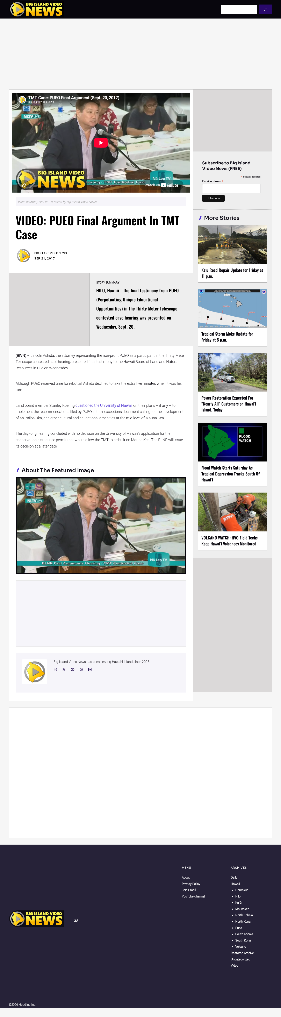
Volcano (240, 946)
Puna (238, 928)
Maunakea (242, 909)
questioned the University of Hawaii (103, 405)
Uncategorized (240, 959)
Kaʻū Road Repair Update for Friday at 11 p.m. (232, 273)
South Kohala (244, 934)
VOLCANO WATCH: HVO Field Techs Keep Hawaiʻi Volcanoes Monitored (229, 541)
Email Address (212, 181)
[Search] (265, 9)
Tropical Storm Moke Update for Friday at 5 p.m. (227, 337)
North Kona (243, 921)
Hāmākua (241, 890)
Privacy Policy (191, 884)
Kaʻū (238, 902)
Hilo (237, 896)
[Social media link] (55, 669)
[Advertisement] (140, 54)
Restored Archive (242, 953)
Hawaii (235, 884)
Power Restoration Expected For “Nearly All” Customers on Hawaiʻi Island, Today (228, 404)
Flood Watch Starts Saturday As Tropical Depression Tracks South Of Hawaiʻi (230, 474)
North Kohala (244, 915)
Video (234, 965)
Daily (234, 877)
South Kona (243, 940)
